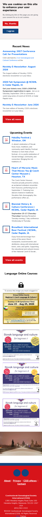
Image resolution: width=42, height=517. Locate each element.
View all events (14, 260)
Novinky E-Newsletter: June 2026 (21, 104)
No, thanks (10, 23)
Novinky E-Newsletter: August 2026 (19, 68)
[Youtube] (25, 472)
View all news (13, 119)
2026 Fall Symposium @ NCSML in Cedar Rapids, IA (20, 83)
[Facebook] (16, 472)
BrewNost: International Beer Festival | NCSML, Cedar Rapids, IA (25, 230)
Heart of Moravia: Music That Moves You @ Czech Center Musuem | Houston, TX (25, 172)
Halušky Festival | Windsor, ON (21, 139)
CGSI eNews (30, 480)
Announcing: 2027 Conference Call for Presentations (19, 53)
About (7, 480)
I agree (10, 31)
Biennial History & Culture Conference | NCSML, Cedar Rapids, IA (25, 207)
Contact (21, 483)
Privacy (17, 480)
